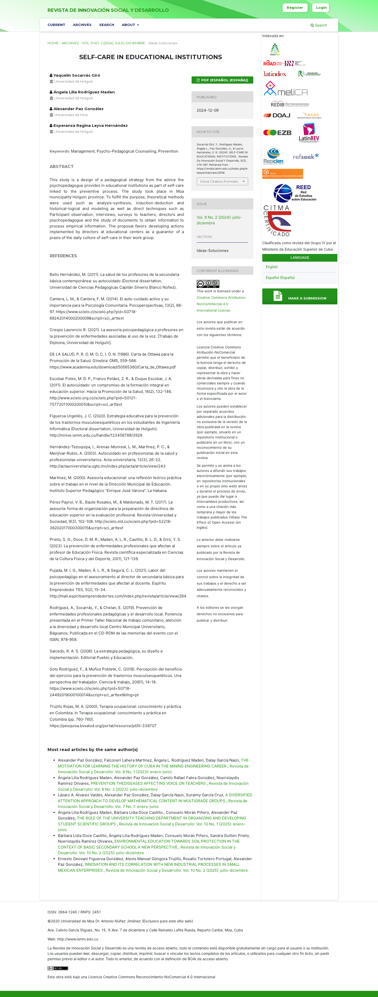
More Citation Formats (219, 181)
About (129, 25)
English (272, 266)
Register (295, 7)
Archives (82, 25)
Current (56, 25)
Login (321, 7)
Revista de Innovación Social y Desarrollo (108, 10)
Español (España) (280, 277)
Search (106, 25)
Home (53, 43)
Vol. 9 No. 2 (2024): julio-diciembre (113, 43)
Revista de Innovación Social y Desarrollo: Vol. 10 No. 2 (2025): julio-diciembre (177, 870)
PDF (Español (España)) (224, 80)
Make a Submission (306, 298)
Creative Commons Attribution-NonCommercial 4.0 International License (222, 303)
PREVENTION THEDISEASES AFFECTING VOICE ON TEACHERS (149, 783)
